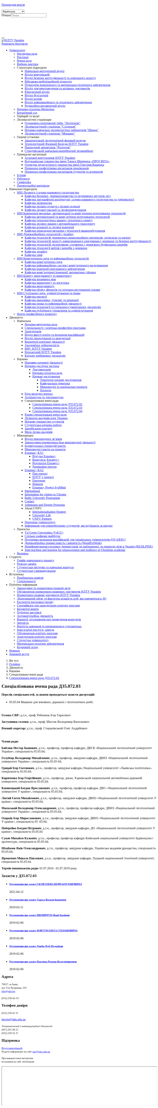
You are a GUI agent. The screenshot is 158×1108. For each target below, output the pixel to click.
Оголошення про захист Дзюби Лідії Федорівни (36, 946)
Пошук (6, 15)
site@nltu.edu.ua (41, 1051)
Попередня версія (13, 4)
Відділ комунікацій (12, 1048)
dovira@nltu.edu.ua (14, 1019)
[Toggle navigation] (3, 37)
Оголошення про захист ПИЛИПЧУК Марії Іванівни (39, 915)
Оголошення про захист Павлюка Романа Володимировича (43, 961)
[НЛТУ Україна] (13, 40)
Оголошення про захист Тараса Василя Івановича (37, 899)
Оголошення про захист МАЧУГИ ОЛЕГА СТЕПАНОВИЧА (43, 930)
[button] (17, 50)
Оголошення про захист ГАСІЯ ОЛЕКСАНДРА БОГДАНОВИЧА (45, 884)
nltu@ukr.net (8, 991)
